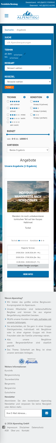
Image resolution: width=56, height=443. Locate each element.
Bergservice (10, 388)
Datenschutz (37, 427)
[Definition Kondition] (48, 97)
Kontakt (25, 430)
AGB (7, 430)
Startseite (9, 29)
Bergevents (10, 383)
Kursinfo (9, 370)
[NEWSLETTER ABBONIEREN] (46, 413)
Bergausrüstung (12, 375)
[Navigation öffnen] (6, 15)
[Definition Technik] (24, 97)
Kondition (34, 240)
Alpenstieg (28, 15)
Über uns (15, 430)
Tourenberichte (12, 379)
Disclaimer (24, 427)
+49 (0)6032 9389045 (46, 2)
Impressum (12, 427)
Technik (14, 240)
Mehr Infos (28, 274)
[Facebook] (6, 427)
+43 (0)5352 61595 (47, 5)
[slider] (7, 134)
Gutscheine (10, 392)
